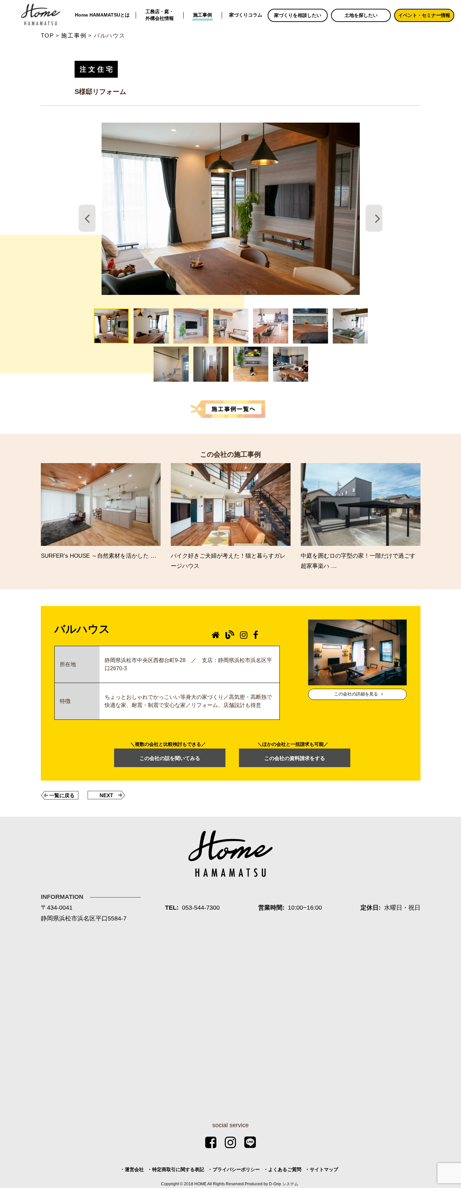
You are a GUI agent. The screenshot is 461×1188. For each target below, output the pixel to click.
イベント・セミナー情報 (424, 15)
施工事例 (202, 15)
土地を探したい (361, 15)
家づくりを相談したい (297, 15)
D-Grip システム (283, 1184)
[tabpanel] (230, 209)
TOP (47, 35)
